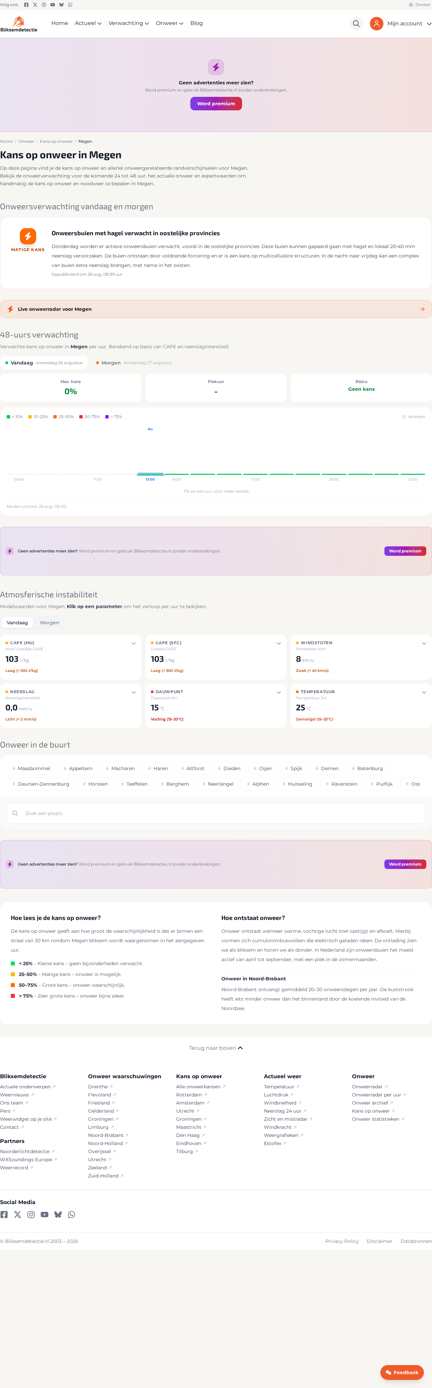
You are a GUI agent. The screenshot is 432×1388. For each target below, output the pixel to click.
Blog (196, 23)
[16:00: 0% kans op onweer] (229, 454)
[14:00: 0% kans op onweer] (176, 454)
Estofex (272, 1143)
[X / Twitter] (35, 4)
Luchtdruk (276, 1095)
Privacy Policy (342, 1241)
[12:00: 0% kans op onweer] (124, 454)
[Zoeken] (356, 23)
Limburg (98, 1127)
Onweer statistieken (375, 1119)
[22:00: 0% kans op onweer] (386, 454)
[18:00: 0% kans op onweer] (281, 454)
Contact (9, 1127)
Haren (161, 768)
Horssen (98, 784)
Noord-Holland (105, 1143)
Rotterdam (189, 1095)
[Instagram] (44, 4)
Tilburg (184, 1151)
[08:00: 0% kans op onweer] (19, 454)
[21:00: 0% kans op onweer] (360, 454)
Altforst (196, 768)
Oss (415, 784)
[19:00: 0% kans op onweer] (307, 454)
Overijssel (99, 1151)
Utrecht (97, 1159)
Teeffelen (137, 784)
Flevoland (99, 1095)
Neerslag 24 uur (282, 1111)
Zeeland (97, 1168)
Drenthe (98, 1087)
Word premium (216, 104)
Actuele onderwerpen (25, 1087)
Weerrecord (14, 1168)
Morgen (49, 623)
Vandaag (17, 623)
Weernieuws (14, 1095)
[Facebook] (26, 4)
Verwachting (126, 23)
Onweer (167, 23)
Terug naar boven (212, 1048)
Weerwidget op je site (26, 1119)
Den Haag (188, 1135)
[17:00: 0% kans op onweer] (255, 454)
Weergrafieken (281, 1135)
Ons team (11, 1103)
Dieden (231, 768)
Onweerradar (367, 1087)
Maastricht (188, 1127)
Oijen (265, 768)
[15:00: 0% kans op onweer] (202, 454)
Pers (5, 1111)
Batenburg (370, 768)
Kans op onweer (371, 1111)
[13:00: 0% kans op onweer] (150, 454)
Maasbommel (34, 768)
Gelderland (101, 1111)
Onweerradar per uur (376, 1095)
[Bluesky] (61, 4)
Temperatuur (279, 1087)
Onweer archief (370, 1103)
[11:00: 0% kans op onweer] (97, 454)
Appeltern (80, 768)
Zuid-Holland (103, 1176)
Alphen (260, 784)
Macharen (123, 768)
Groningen (100, 1119)
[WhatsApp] (70, 4)
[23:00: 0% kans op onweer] (412, 454)
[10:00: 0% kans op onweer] (71, 454)
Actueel (85, 23)
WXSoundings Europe (26, 1159)
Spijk (296, 768)
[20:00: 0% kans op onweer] (334, 454)
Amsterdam (190, 1103)
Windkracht (278, 1127)
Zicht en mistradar (285, 1119)
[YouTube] (52, 4)
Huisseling (300, 784)
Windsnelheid (280, 1103)
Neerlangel (221, 784)
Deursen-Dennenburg (44, 784)
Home (59, 23)
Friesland (99, 1103)
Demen (330, 768)
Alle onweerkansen (198, 1087)
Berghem (177, 784)
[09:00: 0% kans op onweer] (45, 454)
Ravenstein (344, 784)
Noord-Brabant (106, 1135)
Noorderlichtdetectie (24, 1151)
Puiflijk (384, 784)
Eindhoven (188, 1143)
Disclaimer (380, 1241)
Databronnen (416, 1241)
